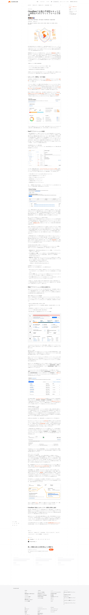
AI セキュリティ (66, 596)
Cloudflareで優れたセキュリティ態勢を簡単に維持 (73, 14)
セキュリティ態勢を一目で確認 (73, 7)
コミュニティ (53, 611)
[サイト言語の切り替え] (61, 2)
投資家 (26, 611)
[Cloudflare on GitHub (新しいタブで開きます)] (43, 539)
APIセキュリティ (35, 5)
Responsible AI (40, 613)
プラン (26, 592)
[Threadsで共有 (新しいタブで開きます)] (14, 525)
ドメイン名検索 (27, 601)
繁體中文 (53, 23)
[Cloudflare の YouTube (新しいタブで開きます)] (40, 539)
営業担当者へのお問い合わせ (73, 1)
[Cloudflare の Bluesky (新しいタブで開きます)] (45, 539)
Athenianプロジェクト (41, 593)
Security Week (47, 5)
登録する (51, 549)
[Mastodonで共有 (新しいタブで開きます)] (12, 525)
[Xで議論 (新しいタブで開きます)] (14, 523)
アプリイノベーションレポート (56, 592)
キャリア (26, 610)
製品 (37, 1)
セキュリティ (58, 532)
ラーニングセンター (54, 610)
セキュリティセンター (31, 534)
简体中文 (56, 23)
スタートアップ (27, 598)
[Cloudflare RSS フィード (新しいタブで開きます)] (35, 539)
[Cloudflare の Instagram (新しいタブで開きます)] (42, 539)
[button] (44, 111)
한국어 (51, 23)
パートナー (26, 595)
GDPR (39, 611)
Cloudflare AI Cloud (67, 594)
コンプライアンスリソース (42, 608)
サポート (52, 598)
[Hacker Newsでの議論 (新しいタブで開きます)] (12, 523)
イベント (52, 599)
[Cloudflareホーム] (13, 1)
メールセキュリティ (46, 534)
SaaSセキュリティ (41, 5)
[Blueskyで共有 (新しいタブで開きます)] (18, 523)
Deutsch (42, 23)
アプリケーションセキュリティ (50, 532)
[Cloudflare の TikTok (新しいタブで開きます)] (49, 539)
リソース (47, 1)
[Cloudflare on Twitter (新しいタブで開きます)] (36, 539)
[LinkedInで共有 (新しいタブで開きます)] (16, 523)
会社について (27, 608)
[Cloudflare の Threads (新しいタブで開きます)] (47, 539)
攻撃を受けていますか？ (29, 599)
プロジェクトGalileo (41, 592)
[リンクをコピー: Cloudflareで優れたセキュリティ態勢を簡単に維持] (27, 507)
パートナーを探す (28, 596)
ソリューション (42, 1)
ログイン (68, 1)
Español (45, 23)
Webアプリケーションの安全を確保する (73, 11)
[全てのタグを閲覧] (60, 5)
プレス (26, 613)
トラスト (39, 610)
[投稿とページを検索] (65, 1)
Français (48, 23)
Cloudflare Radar (54, 593)
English (39, 23)
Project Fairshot (40, 596)
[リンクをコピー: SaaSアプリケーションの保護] (27, 131)
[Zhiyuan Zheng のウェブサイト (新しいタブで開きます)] (36, 541)
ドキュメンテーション (54, 608)
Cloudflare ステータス (54, 596)
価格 (51, 1)
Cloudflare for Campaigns (42, 595)
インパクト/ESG (40, 598)
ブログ (52, 601)
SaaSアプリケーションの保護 (72, 9)
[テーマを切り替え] (63, 1)
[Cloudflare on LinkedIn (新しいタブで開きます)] (38, 539)
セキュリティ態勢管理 (39, 534)
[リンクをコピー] (16, 525)
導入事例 (52, 595)
